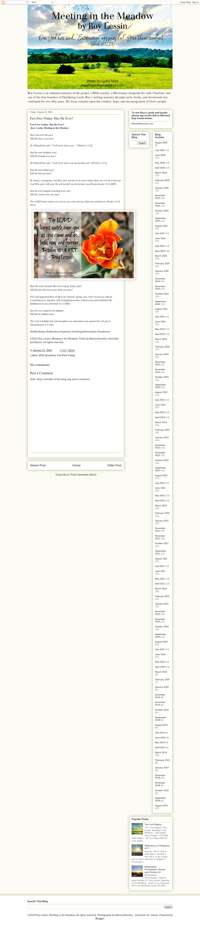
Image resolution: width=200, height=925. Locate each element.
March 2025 (161, 256)
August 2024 (161, 309)
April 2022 (160, 500)
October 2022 (162, 460)
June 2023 (160, 405)
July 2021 (160, 566)
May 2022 (160, 495)
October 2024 (162, 294)
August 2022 (161, 475)
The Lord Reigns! (153, 824)
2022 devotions (47, 355)
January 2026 (162, 188)
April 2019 (160, 747)
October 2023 (162, 377)
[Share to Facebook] (70, 350)
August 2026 (161, 142)
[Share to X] (67, 350)
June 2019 (160, 737)
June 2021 (160, 571)
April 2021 (160, 583)
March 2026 (161, 172)
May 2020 (160, 662)
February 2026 (162, 180)
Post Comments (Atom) (83, 474)
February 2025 (162, 263)
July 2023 (160, 400)
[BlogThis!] (64, 350)
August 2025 (161, 226)
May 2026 (160, 162)
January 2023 (162, 437)
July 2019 (160, 732)
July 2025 (160, 233)
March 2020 (161, 672)
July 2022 (160, 483)
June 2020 (160, 654)
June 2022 (160, 488)
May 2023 (160, 412)
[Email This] (61, 350)
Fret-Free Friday (66, 355)
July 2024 (160, 316)
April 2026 (160, 167)
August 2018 (161, 805)
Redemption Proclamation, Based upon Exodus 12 (155, 869)
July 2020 (160, 649)
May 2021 (160, 579)
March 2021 (161, 588)
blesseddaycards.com (142, 123)
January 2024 (162, 354)
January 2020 (162, 687)
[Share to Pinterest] (73, 350)
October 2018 (162, 790)
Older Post (114, 465)
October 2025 (162, 210)
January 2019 (162, 767)
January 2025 (162, 271)
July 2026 (160, 150)
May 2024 (160, 329)
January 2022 (162, 520)
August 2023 (161, 392)
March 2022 (161, 505)
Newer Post (38, 465)
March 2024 (161, 339)
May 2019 (160, 742)
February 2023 (162, 430)
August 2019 (161, 725)
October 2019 (162, 710)
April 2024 (160, 334)
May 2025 (160, 246)
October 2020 (162, 626)
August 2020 (161, 641)
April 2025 (160, 251)
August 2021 (161, 558)
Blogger (99, 918)
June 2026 (160, 155)
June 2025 (160, 238)
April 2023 (160, 417)
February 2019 (162, 760)
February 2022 (162, 513)
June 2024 (160, 321)
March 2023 (161, 422)
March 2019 (161, 752)
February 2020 (162, 679)
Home (76, 465)
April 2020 (160, 667)
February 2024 (162, 346)
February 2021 (162, 596)
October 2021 (162, 543)
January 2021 (162, 604)
